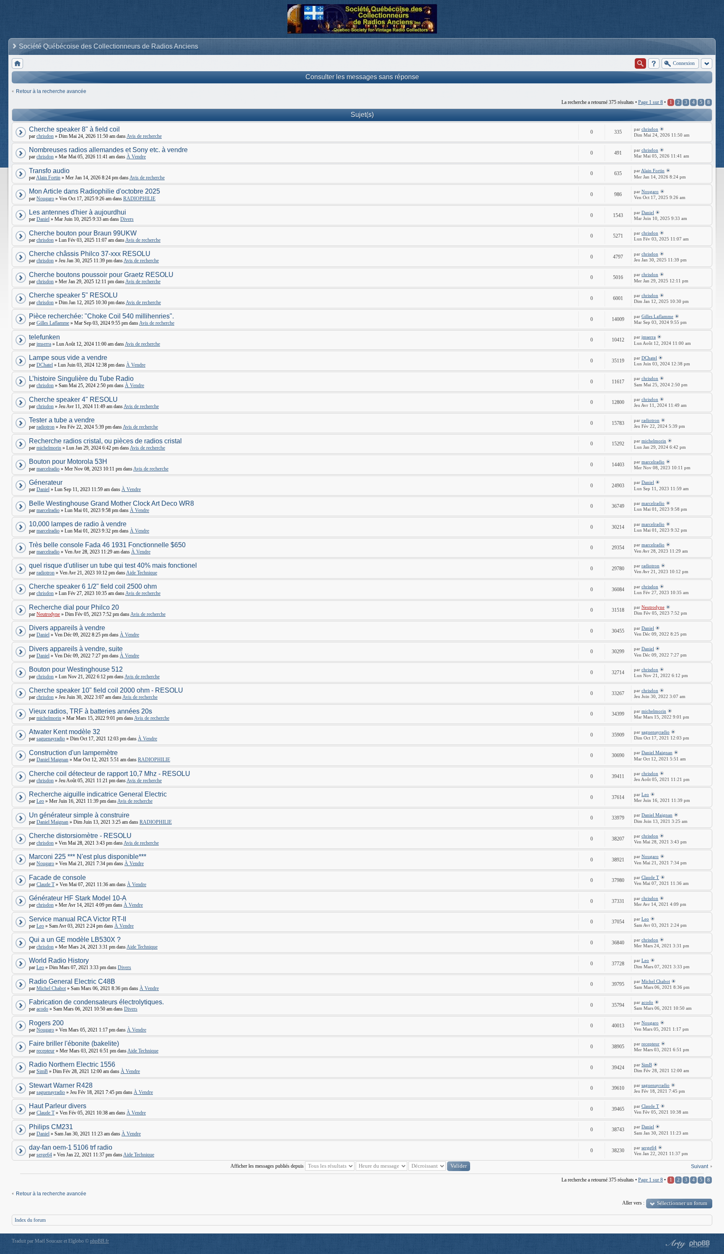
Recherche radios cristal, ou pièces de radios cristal (105, 441)
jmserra (43, 344)
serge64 (44, 1155)
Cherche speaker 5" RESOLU (73, 295)
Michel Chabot (51, 988)
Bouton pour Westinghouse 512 (76, 669)
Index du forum (30, 1220)
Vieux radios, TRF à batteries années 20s (90, 711)
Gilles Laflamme (52, 323)
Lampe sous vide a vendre (68, 357)
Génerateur (45, 482)
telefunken (44, 337)
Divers (127, 219)
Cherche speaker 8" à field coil (74, 129)
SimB (42, 1071)
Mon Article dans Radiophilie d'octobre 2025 (94, 191)
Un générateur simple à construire (79, 815)
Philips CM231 (51, 1126)
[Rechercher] (640, 63)
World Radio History (59, 960)
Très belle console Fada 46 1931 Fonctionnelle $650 (107, 544)
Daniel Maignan (52, 760)
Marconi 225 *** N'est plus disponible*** (87, 856)
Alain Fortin (48, 178)
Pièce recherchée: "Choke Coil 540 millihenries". (101, 316)
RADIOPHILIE (139, 199)
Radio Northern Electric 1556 (72, 1064)
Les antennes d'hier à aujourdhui (77, 212)
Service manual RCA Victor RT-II (77, 919)
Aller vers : (633, 1203)
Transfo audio (49, 170)
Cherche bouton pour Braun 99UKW (83, 233)
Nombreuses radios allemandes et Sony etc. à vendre (108, 149)
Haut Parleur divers (57, 1105)
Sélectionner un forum (682, 1203)
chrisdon (45, 136)
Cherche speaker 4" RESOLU (73, 399)
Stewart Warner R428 (61, 1085)
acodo (42, 1009)
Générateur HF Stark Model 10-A (78, 898)
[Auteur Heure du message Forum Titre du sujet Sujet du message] (381, 1166)
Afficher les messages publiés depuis (267, 1166)
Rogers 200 (46, 1022)
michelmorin (48, 448)
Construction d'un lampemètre (73, 752)
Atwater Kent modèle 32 (64, 731)
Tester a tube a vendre (62, 420)
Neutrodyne (48, 614)
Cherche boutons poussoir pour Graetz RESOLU (101, 274)
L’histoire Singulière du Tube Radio (81, 378)
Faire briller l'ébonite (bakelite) (74, 1043)
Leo (40, 801)
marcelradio (47, 469)
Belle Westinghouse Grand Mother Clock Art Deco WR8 (111, 503)
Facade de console (57, 877)
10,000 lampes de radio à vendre (78, 523)
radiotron (45, 427)
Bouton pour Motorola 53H (68, 461)
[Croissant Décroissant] (439, 1166)
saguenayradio (50, 739)
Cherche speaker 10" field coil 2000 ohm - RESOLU (106, 690)
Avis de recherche (144, 136)
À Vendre (136, 157)
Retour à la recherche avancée (51, 91)
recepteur (45, 1051)
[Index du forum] (17, 63)
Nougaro (45, 199)
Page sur (650, 102)
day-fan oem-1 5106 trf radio (70, 1147)
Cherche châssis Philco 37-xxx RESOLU (89, 253)
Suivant (699, 1166)
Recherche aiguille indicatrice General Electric (98, 794)
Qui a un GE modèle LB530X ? (75, 939)
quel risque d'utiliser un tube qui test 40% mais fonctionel (113, 565)
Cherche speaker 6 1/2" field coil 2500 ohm (93, 586)
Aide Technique (141, 573)
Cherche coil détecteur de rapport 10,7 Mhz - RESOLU (109, 773)
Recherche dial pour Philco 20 (74, 607)
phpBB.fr (99, 1241)
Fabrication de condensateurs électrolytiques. (96, 1002)
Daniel (42, 219)
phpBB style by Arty (674, 1244)
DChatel (44, 365)
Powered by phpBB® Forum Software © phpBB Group (699, 1244)
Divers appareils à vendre (67, 627)
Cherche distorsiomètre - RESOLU (80, 835)
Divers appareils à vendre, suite (76, 648)
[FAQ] (653, 63)
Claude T (45, 884)
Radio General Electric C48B (72, 981)
